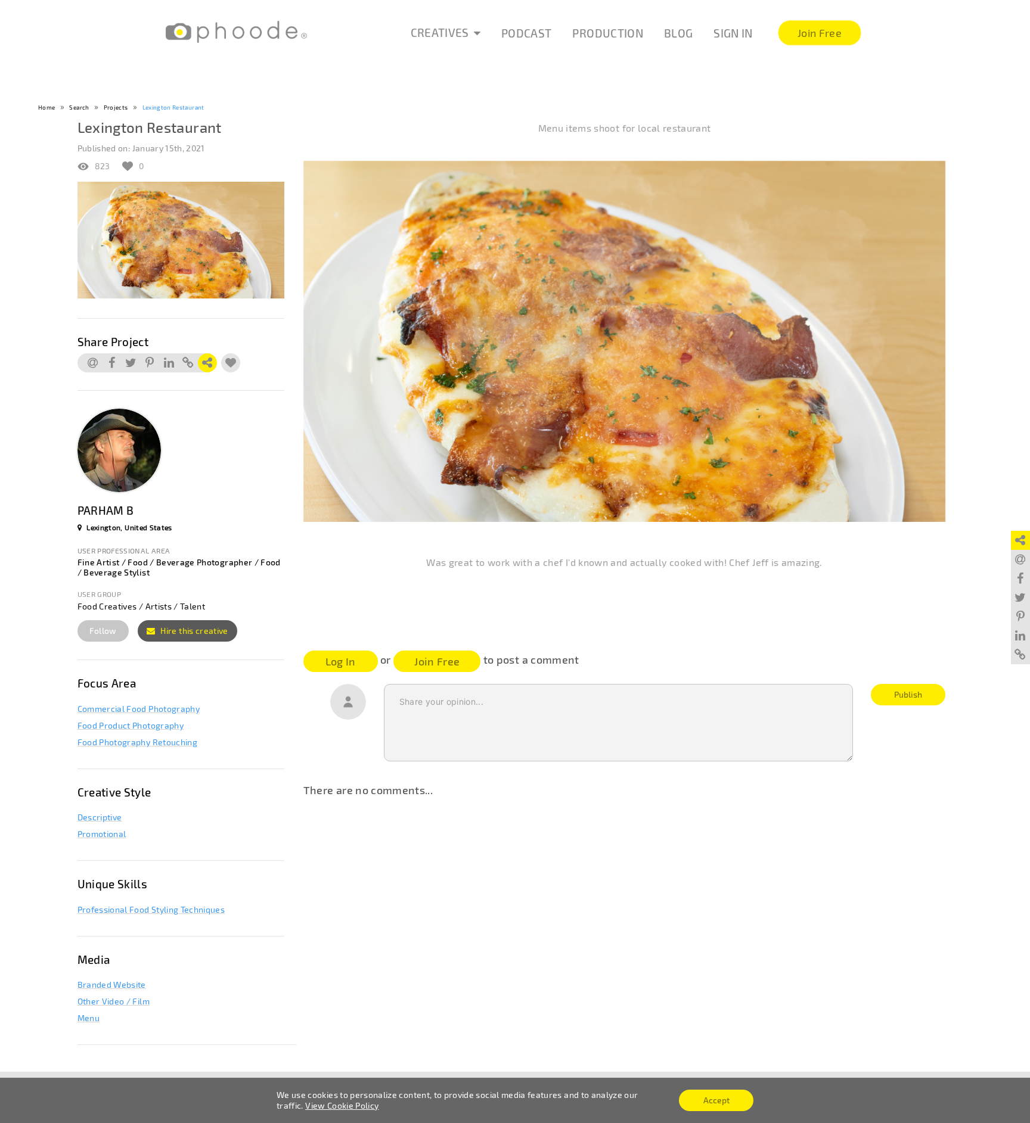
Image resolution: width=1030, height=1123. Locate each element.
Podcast (526, 33)
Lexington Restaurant (173, 107)
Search (79, 107)
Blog (678, 33)
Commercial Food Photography (138, 709)
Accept (716, 1100)
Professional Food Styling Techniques (151, 909)
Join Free (437, 661)
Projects (116, 107)
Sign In (732, 33)
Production (607, 33)
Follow (103, 631)
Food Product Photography (130, 725)
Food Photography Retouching (137, 742)
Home (46, 107)
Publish (908, 694)
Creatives (440, 32)
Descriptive (99, 817)
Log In (340, 661)
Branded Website (111, 984)
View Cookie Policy (342, 1105)
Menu (88, 1018)
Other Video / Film (113, 1001)
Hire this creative (193, 631)
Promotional (101, 834)
